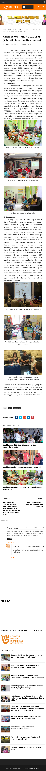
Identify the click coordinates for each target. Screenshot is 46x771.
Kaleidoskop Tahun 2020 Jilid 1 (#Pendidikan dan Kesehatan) (22, 488)
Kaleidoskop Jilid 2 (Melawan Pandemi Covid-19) (22, 467)
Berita (10, 29)
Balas (10, 538)
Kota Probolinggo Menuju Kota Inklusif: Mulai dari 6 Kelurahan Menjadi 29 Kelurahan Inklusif (28, 698)
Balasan (11, 543)
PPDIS (15, 546)
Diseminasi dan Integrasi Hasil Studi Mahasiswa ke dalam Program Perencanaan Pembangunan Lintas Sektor (28, 708)
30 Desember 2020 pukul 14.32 (35, 546)
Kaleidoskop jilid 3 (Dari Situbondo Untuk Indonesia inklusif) (19, 446)
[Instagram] (44, 2)
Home (4, 29)
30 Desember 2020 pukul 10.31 (35, 528)
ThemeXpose (35, 768)
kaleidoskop (19, 29)
